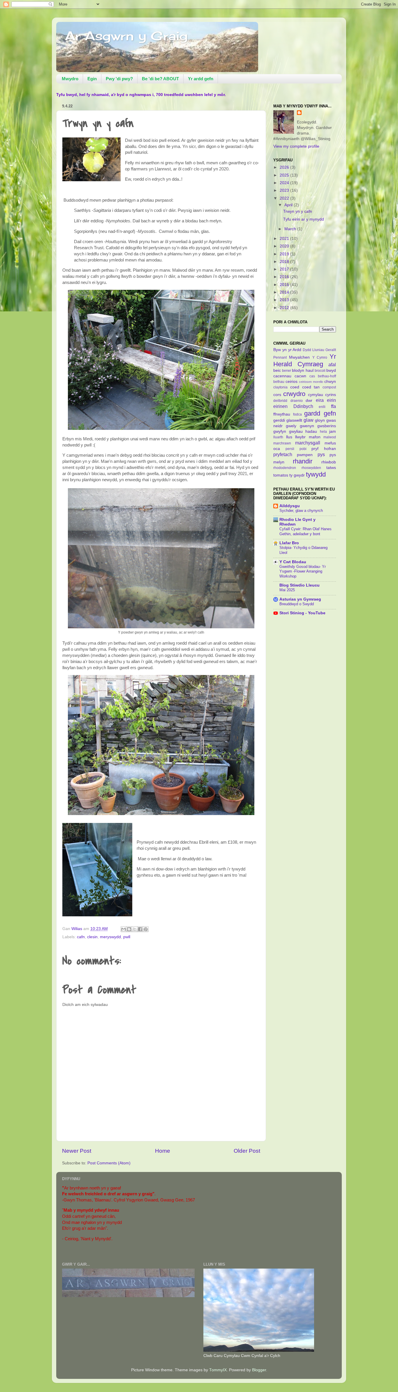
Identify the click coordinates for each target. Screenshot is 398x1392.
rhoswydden (311, 468)
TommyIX (218, 1370)
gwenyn (307, 426)
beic (277, 370)
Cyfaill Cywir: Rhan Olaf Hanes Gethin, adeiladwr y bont (305, 531)
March (290, 229)
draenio (296, 401)
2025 (285, 175)
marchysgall (307, 442)
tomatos (280, 475)
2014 (285, 292)
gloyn (320, 420)
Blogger (259, 1370)
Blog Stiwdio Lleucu (299, 585)
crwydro (294, 393)
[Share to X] (135, 929)
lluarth (278, 437)
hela (323, 432)
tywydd (316, 474)
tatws (331, 467)
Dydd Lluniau (313, 350)
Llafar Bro (289, 543)
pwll (126, 937)
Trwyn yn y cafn (297, 211)
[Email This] (123, 929)
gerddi (279, 420)
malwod (329, 437)
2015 (285, 284)
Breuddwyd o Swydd (296, 604)
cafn (81, 937)
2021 (285, 238)
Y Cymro (319, 357)
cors (277, 395)
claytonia (280, 387)
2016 (285, 277)
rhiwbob (328, 462)
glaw (309, 420)
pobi (303, 449)
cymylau (315, 395)
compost (329, 387)
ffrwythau (281, 414)
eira (320, 400)
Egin (92, 78)
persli (290, 449)
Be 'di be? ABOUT (160, 78)
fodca (297, 414)
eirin (331, 400)
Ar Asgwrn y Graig (126, 35)
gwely (291, 426)
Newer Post (76, 1151)
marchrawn (282, 443)
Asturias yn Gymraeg (300, 599)
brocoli (320, 371)
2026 (285, 167)
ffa (333, 406)
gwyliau (296, 431)
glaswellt (294, 420)
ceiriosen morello (311, 381)
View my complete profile (296, 146)
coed (294, 387)
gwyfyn (279, 431)
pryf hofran (323, 448)
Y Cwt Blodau (292, 562)
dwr (309, 400)
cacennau (282, 376)
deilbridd (280, 401)
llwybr (300, 437)
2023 (285, 190)
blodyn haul (302, 370)
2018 (285, 261)
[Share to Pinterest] (146, 929)
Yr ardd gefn (200, 78)
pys (321, 454)
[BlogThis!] (129, 929)
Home (162, 1151)
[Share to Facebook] (140, 929)
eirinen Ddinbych (293, 406)
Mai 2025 (287, 590)
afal (332, 364)
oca (276, 448)
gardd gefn (320, 413)
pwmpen (305, 455)
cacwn (300, 376)
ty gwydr (297, 475)
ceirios (291, 381)
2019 (285, 254)
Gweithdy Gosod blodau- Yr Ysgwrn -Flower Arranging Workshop (302, 571)
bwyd (331, 370)
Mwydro (70, 78)
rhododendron (284, 468)
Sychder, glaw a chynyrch (301, 510)
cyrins (330, 395)
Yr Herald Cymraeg (304, 360)
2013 (285, 300)
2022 (285, 198)
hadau (311, 431)
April (289, 205)
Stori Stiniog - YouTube (302, 613)
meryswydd (110, 937)
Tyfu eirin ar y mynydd (303, 219)
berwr (286, 371)
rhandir (302, 461)
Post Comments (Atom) (109, 1163)
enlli (322, 407)
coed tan (311, 387)
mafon (314, 437)
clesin (92, 937)
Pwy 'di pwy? (119, 78)
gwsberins (326, 426)
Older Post (247, 1151)
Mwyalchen (299, 357)
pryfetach (282, 454)
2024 (285, 183)
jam (332, 431)
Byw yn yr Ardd (287, 350)
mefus (330, 443)
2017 (285, 269)
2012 (285, 308)
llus (289, 437)
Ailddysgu (289, 506)
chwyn (330, 381)
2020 (285, 246)
